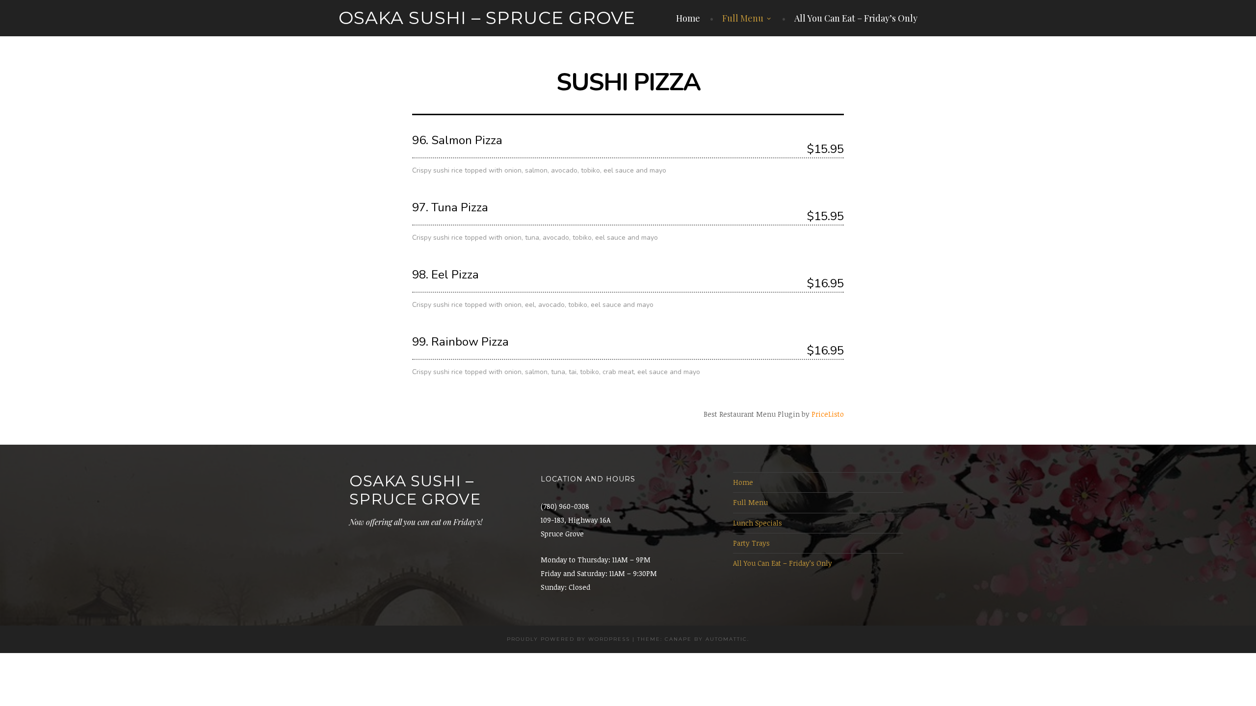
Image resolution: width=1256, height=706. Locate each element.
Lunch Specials (757, 523)
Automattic (726, 639)
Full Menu (742, 18)
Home (688, 18)
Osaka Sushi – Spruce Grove (487, 17)
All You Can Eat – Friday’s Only (855, 18)
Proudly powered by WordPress (568, 639)
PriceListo (827, 414)
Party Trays (751, 543)
